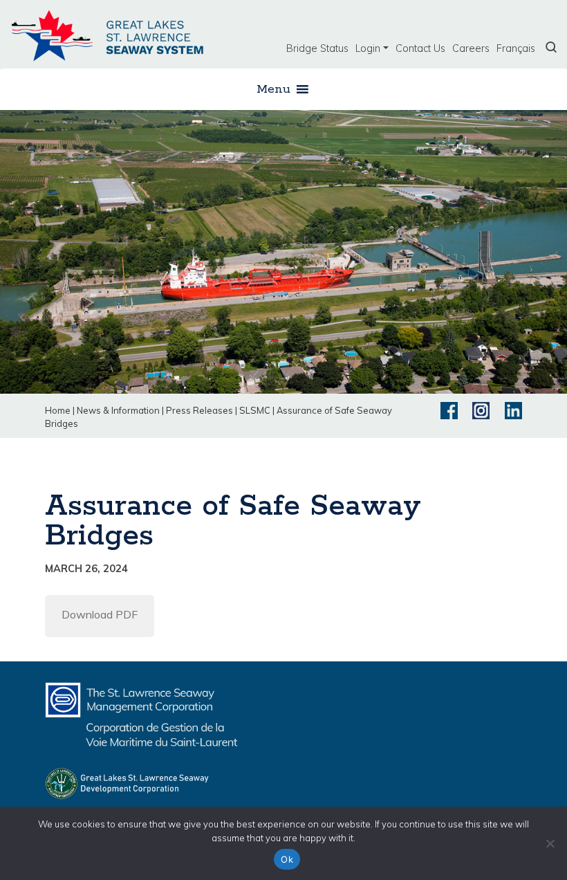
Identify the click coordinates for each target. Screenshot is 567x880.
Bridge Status (317, 48)
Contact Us (420, 48)
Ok (287, 859)
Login (367, 48)
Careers (471, 48)
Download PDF (100, 614)
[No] (550, 843)
